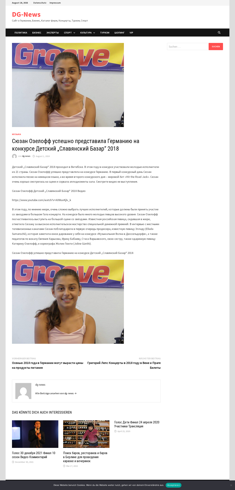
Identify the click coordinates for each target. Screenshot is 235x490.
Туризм (104, 32)
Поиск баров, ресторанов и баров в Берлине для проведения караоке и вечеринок (85, 457)
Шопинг (119, 32)
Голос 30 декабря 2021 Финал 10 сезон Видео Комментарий (33, 455)
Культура (86, 32)
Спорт (68, 32)
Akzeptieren (173, 485)
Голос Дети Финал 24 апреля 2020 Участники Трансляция (136, 424)
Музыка (16, 134)
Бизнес (36, 32)
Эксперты (52, 32)
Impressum (55, 2)
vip (131, 32)
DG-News (26, 14)
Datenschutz (39, 2)
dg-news (26, 156)
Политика (21, 32)
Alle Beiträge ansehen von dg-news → (56, 393)
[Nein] (231, 485)
